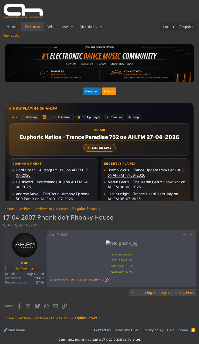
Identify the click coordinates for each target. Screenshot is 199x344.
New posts (11, 35)
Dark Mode (16, 330)
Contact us (102, 330)
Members (88, 26)
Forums (32, 26)
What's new (57, 26)
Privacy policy (153, 330)
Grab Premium (64, 280)
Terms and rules (126, 330)
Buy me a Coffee (89, 280)
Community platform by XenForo (100, 339)
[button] (72, 26)
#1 (192, 234)
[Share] (184, 235)
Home (11, 26)
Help (170, 330)
